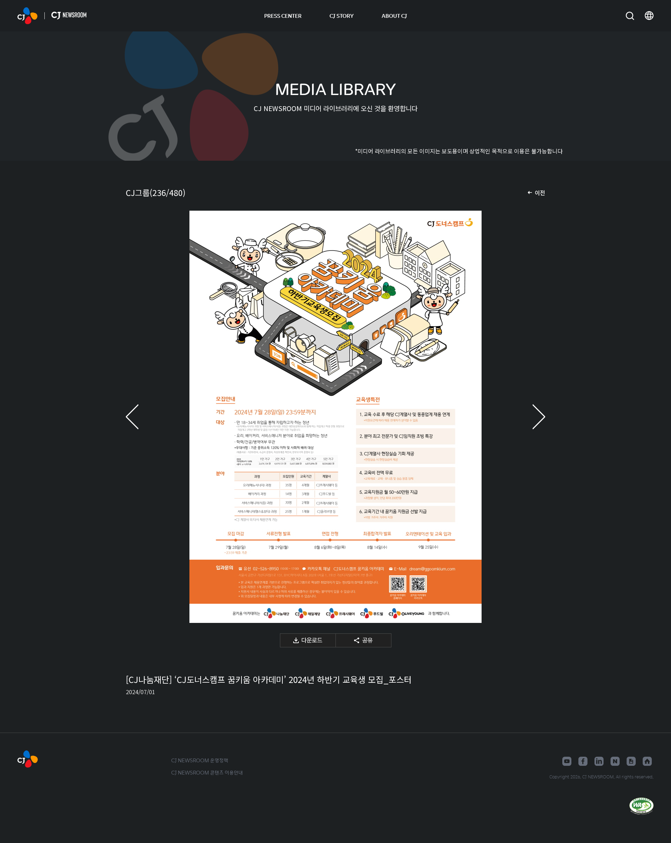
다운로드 (311, 639)
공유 (367, 639)
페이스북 (583, 761)
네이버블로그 (615, 761)
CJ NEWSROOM (27, 15)
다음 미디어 (531, 417)
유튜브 (567, 761)
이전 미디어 (140, 417)
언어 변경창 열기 (649, 15)
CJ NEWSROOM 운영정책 (199, 760)
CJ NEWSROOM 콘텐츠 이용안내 (207, 772)
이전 (540, 192)
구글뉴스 (631, 761)
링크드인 (599, 761)
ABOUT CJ (394, 15)
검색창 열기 (630, 16)
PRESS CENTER (283, 15)
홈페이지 (647, 761)
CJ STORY (342, 15)
